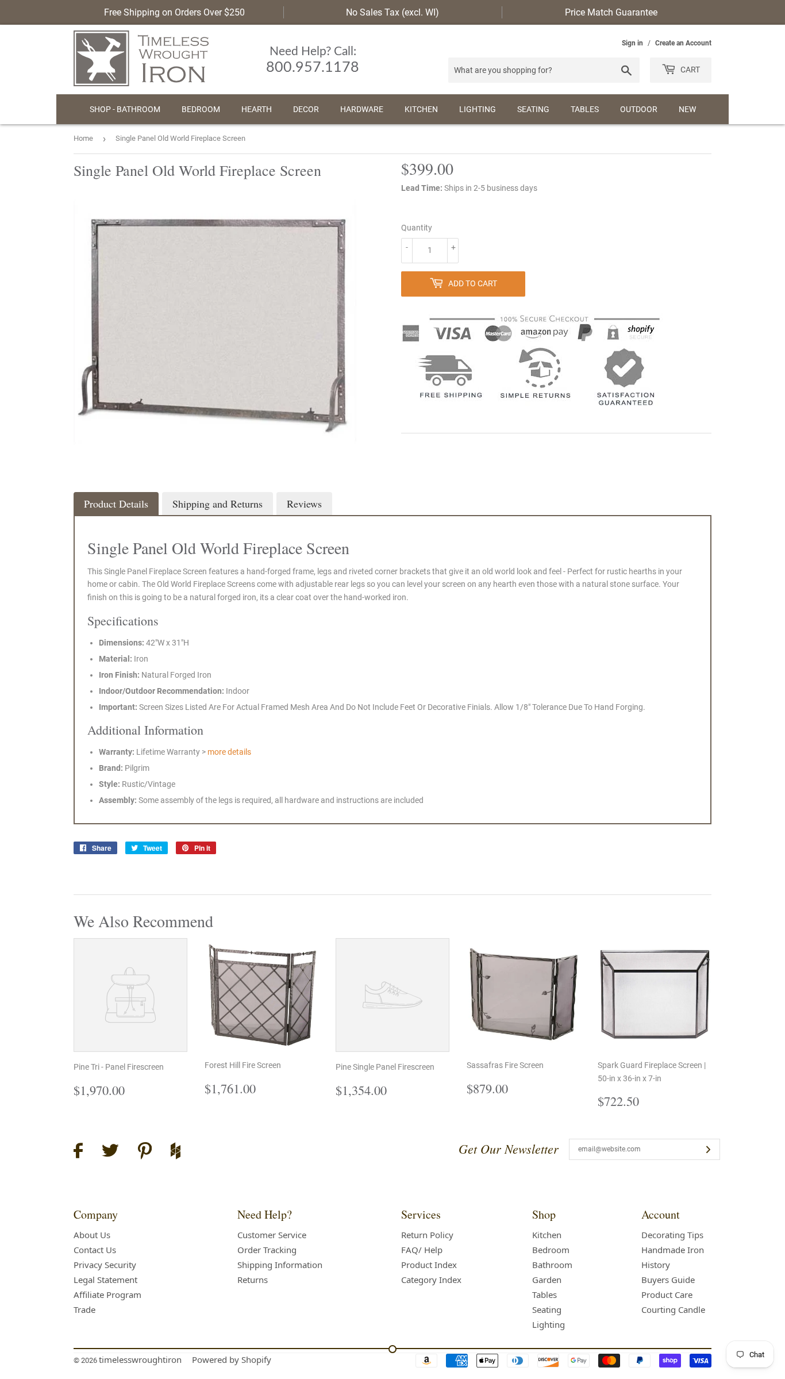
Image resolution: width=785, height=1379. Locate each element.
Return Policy (427, 1234)
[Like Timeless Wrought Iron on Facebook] (78, 1152)
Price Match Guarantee (611, 12)
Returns (252, 1279)
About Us (92, 1234)
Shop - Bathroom (125, 109)
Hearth (256, 109)
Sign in (632, 43)
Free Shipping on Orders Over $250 (174, 12)
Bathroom (552, 1264)
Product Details (116, 503)
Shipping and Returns (217, 503)
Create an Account (683, 43)
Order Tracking (267, 1249)
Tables (585, 109)
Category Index (431, 1279)
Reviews (304, 503)
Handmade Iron (672, 1249)
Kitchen (421, 109)
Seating (533, 109)
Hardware (361, 109)
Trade (84, 1309)
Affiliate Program (107, 1294)
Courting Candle (673, 1309)
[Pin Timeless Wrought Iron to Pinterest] (144, 1152)
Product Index (429, 1264)
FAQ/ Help (421, 1249)
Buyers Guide (668, 1279)
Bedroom (201, 109)
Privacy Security (105, 1264)
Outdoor (638, 109)
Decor (306, 109)
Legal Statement (105, 1279)
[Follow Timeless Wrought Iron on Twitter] (110, 1152)
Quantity (416, 227)
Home (83, 138)
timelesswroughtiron (140, 1359)
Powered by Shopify (231, 1359)
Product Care (666, 1294)
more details (229, 751)
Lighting (477, 109)
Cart (689, 69)
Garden (546, 1279)
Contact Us (95, 1249)
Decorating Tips (672, 1234)
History (655, 1264)
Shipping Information (279, 1264)
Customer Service (271, 1234)
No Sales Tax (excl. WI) (392, 12)
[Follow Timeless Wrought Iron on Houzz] (175, 1152)
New (687, 109)
